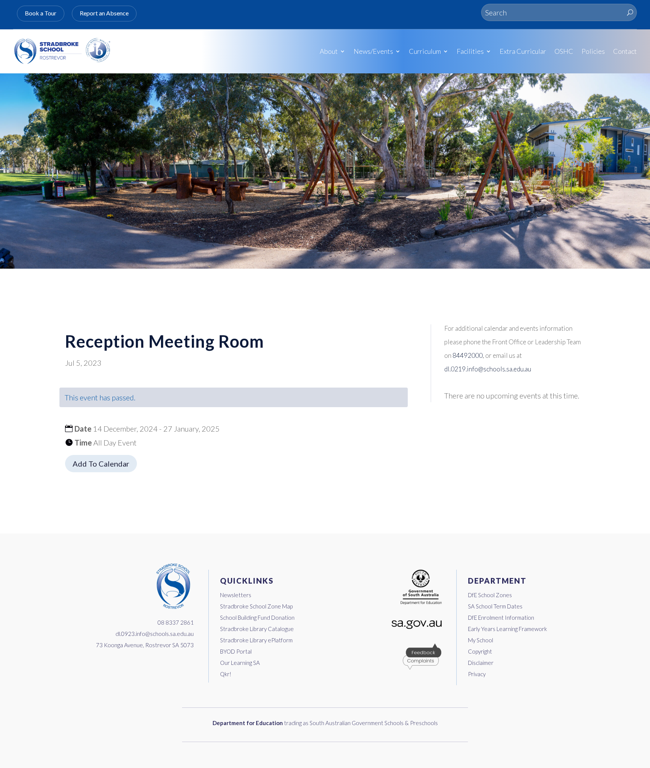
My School (480, 640)
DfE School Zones (490, 595)
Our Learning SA (240, 662)
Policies (593, 51)
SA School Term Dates (495, 606)
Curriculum (425, 51)
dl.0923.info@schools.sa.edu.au (154, 633)
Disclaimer (481, 662)
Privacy (477, 674)
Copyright (480, 651)
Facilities (470, 51)
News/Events (373, 51)
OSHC (563, 51)
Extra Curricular (523, 51)
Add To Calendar (101, 463)
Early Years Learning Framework (507, 628)
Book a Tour (40, 13)
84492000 (468, 355)
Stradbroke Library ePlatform (256, 640)
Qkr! (225, 674)
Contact (625, 51)
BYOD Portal (236, 651)
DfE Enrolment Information (501, 617)
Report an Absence (104, 13)
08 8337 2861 (176, 622)
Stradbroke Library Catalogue (257, 628)
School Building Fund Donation (257, 617)
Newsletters (235, 595)
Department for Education (248, 722)
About (329, 51)
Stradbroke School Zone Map (256, 606)
